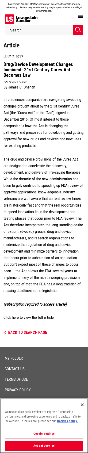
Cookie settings (44, 433)
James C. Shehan (21, 87)
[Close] (82, 405)
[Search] (78, 30)
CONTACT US (15, 369)
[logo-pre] (21, 19)
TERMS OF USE (16, 379)
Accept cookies (44, 445)
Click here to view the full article (29, 317)
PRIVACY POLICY (18, 390)
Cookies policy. (67, 421)
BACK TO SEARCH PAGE (27, 332)
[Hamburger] (80, 16)
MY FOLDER (14, 358)
